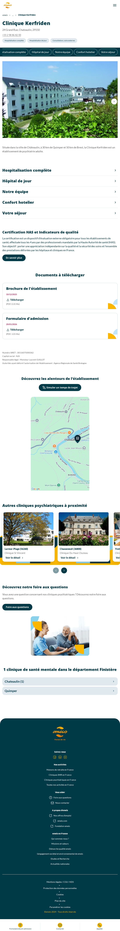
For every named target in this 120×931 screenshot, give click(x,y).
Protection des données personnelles (60, 888)
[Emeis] (7, 5)
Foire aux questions (17, 607)
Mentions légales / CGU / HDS (60, 882)
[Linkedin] (60, 757)
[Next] (114, 101)
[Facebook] (54, 757)
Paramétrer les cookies (60, 907)
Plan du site (60, 901)
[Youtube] (65, 757)
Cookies (60, 894)
